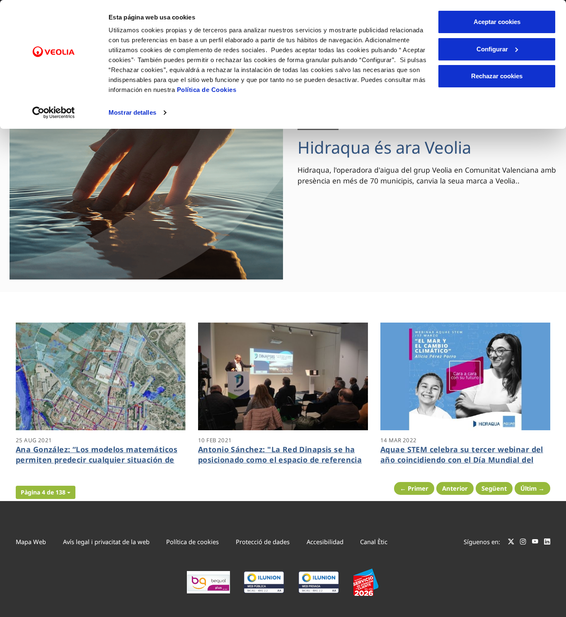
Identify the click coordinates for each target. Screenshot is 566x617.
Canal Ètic (373, 541)
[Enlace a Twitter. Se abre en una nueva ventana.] (511, 542)
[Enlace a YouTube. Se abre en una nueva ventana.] (535, 542)
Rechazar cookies (496, 76)
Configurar (492, 49)
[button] (45, 492)
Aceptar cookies (497, 21)
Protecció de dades (263, 541)
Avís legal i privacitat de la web (106, 541)
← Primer (414, 488)
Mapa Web (31, 541)
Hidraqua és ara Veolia (384, 147)
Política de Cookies (207, 89)
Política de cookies (192, 541)
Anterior (455, 488)
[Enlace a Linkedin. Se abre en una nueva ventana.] (547, 542)
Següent (494, 488)
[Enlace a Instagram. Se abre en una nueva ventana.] (523, 542)
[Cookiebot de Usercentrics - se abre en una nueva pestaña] (53, 112)
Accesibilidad (325, 541)
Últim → (532, 488)
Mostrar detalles (132, 112)
